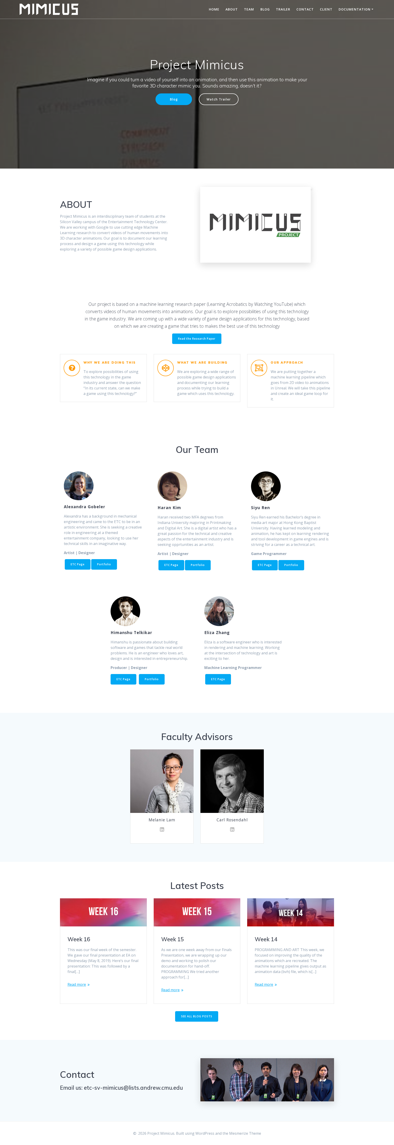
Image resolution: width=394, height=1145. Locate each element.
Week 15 (172, 939)
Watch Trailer (219, 99)
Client (326, 9)
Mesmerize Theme (245, 1133)
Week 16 (78, 939)
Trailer (283, 9)
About (232, 9)
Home (214, 9)
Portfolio (104, 564)
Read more (76, 984)
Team (249, 9)
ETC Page (78, 564)
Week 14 (266, 939)
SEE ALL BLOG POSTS (196, 1016)
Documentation (355, 9)
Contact (305, 9)
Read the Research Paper (196, 339)
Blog (265, 9)
